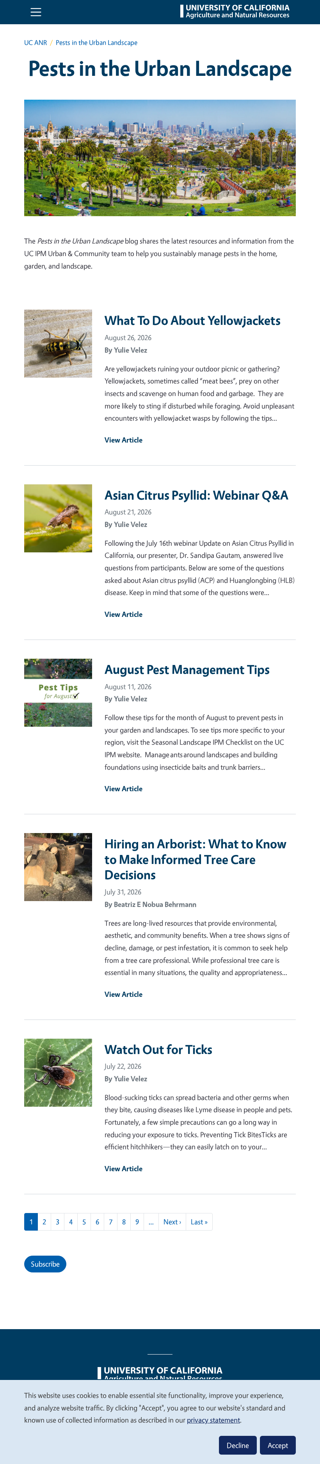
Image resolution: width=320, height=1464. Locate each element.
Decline (238, 1445)
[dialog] (160, 1421)
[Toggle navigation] (36, 12)
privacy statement (213, 1420)
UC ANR (35, 42)
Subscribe (45, 1264)
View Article (123, 439)
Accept (278, 1445)
